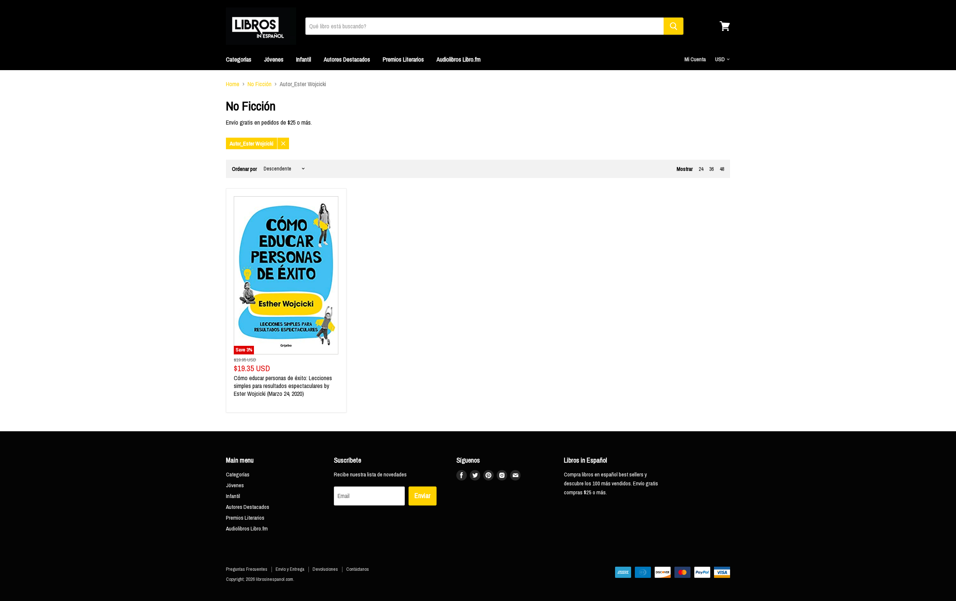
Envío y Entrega (290, 569)
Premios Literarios (403, 59)
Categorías (238, 59)
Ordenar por (244, 169)
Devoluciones (325, 569)
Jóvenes (273, 59)
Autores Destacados (347, 59)
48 (722, 169)
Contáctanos (357, 569)
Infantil (303, 59)
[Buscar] (673, 26)
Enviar (423, 495)
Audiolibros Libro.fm (459, 59)
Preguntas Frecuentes (246, 569)
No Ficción (259, 84)
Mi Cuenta (695, 59)
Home (232, 84)
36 (711, 169)
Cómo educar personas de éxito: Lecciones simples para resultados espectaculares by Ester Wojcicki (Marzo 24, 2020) (283, 386)
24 (701, 169)
